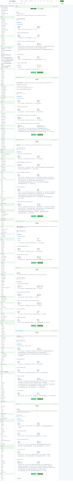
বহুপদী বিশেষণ (2, 44)
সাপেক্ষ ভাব (2, 176)
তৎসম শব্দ (2, 188)
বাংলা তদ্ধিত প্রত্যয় (3, 212)
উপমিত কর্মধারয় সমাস (3, 257)
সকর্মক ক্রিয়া (2, 74)
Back (62, 3)
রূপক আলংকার (2, 460)
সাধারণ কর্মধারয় (2, 254)
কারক (1, 322)
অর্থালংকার (2, 457)
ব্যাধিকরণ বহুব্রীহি (3, 277)
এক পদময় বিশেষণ (3, 43)
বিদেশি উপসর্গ (2, 202)
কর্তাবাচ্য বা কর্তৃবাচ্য (3, 406)
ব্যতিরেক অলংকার (3, 461)
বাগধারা (1, 437)
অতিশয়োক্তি (2, 466)
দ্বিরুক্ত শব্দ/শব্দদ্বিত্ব (3, 296)
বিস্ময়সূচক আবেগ (3, 119)
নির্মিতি (1, 473)
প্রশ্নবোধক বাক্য (3, 391)
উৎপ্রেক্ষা (2, 464)
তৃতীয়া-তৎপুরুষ (2, 265)
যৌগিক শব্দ (2, 184)
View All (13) (39, 325)
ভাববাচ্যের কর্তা (3, 332)
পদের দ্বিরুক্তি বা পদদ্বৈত (4, 299)
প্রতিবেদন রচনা (2, 478)
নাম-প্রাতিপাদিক (3, 235)
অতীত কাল (2, 158)
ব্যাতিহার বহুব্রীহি (3, 281)
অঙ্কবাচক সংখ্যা (3, 314)
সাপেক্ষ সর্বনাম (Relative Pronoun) (6, 61)
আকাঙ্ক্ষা (2, 374)
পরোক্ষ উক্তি (2, 416)
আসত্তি (2, 376)
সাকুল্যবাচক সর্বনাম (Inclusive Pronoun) (6, 57)
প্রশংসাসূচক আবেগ (3, 115)
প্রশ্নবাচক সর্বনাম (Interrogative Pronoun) (7, 58)
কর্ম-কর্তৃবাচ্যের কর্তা (3, 334)
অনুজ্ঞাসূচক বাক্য (2, 392)
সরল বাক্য (2, 385)
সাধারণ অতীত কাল (3, 160)
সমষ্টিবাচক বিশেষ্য (3, 11)
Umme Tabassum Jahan (21, 19)
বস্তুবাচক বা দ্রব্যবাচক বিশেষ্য (4, 10)
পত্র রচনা (2, 476)
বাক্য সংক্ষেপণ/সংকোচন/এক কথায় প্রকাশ (5, 440)
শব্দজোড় (1, 442)
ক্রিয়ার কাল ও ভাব (3, 149)
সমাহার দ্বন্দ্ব (2, 245)
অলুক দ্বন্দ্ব (2, 248)
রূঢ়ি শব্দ (1, 185)
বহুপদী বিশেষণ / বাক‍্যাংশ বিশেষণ (4, 29)
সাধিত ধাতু (2, 226)
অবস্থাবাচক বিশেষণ (3, 20)
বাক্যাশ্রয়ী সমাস (2, 295)
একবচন (1, 310)
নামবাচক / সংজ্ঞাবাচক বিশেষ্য (4, 7)
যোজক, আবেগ (2, 101)
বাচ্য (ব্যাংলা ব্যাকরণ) (3, 401)
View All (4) (39, 134)
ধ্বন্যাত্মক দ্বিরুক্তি (3, 301)
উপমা (1, 458)
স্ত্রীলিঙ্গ (1, 367)
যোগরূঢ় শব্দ (2, 187)
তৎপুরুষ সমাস (2, 262)
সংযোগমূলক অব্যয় (3, 133)
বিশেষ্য (1, 5)
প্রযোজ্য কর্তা (2, 328)
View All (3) (39, 262)
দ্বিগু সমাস (2, 286)
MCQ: (32, 8)
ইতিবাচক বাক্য (2, 382)
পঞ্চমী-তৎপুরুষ (2, 268)
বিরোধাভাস (2, 467)
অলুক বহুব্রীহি (2, 280)
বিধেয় (1, 380)
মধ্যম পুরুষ (2, 305)
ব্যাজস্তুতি (2, 470)
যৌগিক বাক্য (2, 388)
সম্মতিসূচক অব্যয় (3, 134)
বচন (1, 308)
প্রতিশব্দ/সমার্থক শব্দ (3, 472)
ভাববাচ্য (2, 409)
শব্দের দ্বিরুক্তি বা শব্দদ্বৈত (4, 298)
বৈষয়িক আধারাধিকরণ (4, 356)
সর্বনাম (1, 46)
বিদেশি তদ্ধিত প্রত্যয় (3, 215)
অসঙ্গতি (2, 469)
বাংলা (18, 3)
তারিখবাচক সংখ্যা (3, 319)
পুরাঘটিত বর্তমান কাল (3, 157)
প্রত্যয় (1, 209)
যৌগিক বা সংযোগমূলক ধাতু (4, 232)
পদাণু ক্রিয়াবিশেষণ (3, 92)
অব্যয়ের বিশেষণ (3, 40)
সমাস (1, 238)
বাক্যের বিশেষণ (3, 41)
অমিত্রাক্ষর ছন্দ (2, 428)
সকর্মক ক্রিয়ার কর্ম (3, 337)
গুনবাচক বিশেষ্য (2, 14)
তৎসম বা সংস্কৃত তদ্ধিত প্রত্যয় (4, 214)
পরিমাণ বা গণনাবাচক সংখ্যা (4, 316)
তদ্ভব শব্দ (2, 190)
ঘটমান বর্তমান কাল (3, 155)
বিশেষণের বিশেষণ (3, 38)
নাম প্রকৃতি (2, 206)
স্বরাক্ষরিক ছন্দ (2, 430)
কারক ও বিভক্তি (2, 320)
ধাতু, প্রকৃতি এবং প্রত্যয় (3, 203)
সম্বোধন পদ (2, 361)
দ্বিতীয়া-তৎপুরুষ (3, 263)
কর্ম (1, 404)
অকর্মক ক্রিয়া (2, 73)
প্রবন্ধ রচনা (2, 479)
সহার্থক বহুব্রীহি (2, 284)
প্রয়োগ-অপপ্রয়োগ (3, 443)
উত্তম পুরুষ (2, 304)
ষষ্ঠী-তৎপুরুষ (2, 269)
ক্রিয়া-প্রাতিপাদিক (3, 236)
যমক (1, 452)
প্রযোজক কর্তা (2, 326)
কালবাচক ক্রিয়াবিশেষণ (3, 88)
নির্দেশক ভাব (2, 173)
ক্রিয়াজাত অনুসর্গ (3, 98)
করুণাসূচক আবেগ (3, 121)
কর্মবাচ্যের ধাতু (2, 230)
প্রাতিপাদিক (2, 233)
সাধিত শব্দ (2, 182)
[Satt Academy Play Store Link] (42, 8)
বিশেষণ (1, 16)
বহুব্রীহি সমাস (2, 274)
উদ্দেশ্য (1, 379)
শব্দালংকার (2, 446)
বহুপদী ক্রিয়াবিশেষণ (3, 95)
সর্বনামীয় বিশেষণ (3, 32)
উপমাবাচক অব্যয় (3, 136)
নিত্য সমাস (2, 289)
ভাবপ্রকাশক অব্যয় (3, 131)
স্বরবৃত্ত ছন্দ (2, 422)
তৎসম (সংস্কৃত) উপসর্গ (3, 199)
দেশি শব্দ (2, 193)
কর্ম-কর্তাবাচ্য (2, 410)
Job (16, 3)
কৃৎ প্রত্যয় (2, 217)
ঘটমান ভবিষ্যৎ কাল (3, 169)
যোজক (2, 103)
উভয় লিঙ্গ (2, 368)
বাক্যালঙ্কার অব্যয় (3, 130)
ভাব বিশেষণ (2, 35)
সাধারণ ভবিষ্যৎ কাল (3, 167)
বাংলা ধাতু (2, 221)
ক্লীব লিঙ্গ (2, 370)
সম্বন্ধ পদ (2, 358)
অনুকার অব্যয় (2, 137)
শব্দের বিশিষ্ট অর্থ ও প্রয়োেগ (4, 436)
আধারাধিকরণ (2, 352)
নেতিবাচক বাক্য (2, 383)
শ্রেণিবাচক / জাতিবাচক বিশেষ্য (4, 8)
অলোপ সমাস (2, 290)
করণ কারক (2, 343)
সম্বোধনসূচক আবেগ (3, 122)
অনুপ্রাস (2, 448)
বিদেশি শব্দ (2, 194)
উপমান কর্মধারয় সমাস (3, 260)
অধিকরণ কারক (2, 347)
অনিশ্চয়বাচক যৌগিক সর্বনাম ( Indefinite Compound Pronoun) (6, 67)
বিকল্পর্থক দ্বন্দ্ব (2, 244)
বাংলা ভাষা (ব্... (21, 3)
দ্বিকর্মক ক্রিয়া (2, 76)
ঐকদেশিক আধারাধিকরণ (4, 353)
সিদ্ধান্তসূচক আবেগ (3, 113)
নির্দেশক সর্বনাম (2, 51)
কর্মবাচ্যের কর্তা (2, 331)
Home (13, 3)
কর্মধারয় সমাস (2, 253)
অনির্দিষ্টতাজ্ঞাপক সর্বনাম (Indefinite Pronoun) (7, 60)
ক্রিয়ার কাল (2, 151)
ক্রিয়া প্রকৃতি (2, 208)
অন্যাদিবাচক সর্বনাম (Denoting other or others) (6, 64)
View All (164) (39, 72)
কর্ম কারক (2, 335)
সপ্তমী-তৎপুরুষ (3, 271)
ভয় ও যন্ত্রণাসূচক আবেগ (4, 118)
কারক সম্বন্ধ (2, 359)
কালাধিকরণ (2, 349)
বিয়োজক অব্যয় (3, 142)
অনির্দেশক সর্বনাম (3, 53)
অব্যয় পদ (2, 125)
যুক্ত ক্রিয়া (2, 80)
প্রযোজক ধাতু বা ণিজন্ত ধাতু (4, 229)
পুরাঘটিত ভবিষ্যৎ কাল (3, 170)
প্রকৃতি (1, 205)
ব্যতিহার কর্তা (2, 329)
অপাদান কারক (2, 346)
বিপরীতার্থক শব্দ (2, 433)
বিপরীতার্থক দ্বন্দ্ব (3, 242)
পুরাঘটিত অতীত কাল (3, 164)
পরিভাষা (1, 434)
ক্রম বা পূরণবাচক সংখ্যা (3, 317)
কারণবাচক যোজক (3, 109)
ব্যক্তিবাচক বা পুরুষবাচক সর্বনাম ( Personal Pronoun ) (6, 48)
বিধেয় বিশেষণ (2, 34)
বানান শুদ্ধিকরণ (2, 398)
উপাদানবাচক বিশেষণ (3, 28)
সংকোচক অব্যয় (3, 143)
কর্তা (1, 403)
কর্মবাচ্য (2, 407)
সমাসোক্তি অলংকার (3, 463)
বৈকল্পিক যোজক (3, 106)
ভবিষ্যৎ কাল (2, 166)
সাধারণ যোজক (2, 104)
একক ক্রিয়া (2, 79)
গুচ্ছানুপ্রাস (2, 451)
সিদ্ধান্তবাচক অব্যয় (3, 146)
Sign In (62, 1)
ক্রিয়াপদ (2, 68)
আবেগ (1, 112)
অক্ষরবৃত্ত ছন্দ (2, 424)
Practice (39, 8)
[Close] (1, 479)
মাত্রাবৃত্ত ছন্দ (2, 425)
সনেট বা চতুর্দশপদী (3, 431)
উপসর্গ (1, 197)
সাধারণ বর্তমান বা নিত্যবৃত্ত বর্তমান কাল (5, 154)
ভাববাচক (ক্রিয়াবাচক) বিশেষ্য (4, 13)
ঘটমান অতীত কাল (3, 163)
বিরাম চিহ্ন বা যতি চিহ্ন (3, 397)
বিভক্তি (2, 362)
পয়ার (1, 427)
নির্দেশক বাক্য (2, 389)
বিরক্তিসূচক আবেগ (3, 116)
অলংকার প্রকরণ (2, 445)
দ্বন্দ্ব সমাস (2, 239)
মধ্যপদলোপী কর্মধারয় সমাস (4, 256)
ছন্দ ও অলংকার (2, 419)
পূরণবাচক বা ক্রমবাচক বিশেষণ (4, 23)
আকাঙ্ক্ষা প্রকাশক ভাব (3, 178)
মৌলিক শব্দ (2, 181)
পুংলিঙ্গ (1, 365)
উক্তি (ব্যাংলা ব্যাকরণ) (3, 413)
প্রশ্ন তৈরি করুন (33, 72)
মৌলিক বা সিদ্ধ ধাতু (3, 220)
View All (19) (39, 216)
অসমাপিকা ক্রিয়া (3, 71)
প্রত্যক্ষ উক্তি (2, 415)
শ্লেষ (1, 454)
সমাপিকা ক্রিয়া (2, 70)
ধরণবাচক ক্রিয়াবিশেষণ (3, 86)
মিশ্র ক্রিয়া (2, 83)
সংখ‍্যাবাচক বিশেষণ (3, 22)
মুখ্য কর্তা (2, 325)
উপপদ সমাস (2, 292)
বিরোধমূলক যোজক (3, 107)
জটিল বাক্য (2, 386)
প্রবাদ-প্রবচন (2, 439)
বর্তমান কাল (2, 152)
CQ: (35, 8)
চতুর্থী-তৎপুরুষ (2, 266)
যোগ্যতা (2, 377)
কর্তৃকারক (2, 323)
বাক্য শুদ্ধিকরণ (2, 400)
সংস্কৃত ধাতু (2, 223)
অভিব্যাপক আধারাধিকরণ (4, 355)
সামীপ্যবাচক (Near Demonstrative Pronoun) (6, 55)
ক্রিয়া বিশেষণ (2, 37)
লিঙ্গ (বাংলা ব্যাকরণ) (3, 364)
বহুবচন (1, 311)
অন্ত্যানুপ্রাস (2, 449)
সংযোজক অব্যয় (3, 140)
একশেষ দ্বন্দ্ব (2, 251)
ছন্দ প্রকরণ (2, 421)
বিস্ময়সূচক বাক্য (2, 394)
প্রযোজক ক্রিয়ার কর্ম (3, 338)
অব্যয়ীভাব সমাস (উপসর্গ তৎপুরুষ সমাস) (5, 287)
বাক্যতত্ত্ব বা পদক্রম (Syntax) (4, 371)
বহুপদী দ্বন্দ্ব (2, 250)
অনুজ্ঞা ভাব (2, 175)
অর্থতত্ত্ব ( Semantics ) (3, 418)
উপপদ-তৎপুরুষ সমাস (3, 272)
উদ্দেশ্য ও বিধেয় (3, 341)
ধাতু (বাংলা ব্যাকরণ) (3, 218)
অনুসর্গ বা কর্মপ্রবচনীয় (3, 96)
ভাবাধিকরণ (2, 350)
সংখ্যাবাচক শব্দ (2, 313)
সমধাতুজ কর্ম (2, 340)
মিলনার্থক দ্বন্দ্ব (2, 247)
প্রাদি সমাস (2, 293)
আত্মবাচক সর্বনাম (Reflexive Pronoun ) (6, 50)
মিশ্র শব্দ (2, 196)
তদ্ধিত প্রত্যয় (2, 211)
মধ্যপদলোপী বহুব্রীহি (3, 278)
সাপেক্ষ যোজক (2, 110)
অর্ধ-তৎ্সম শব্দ (2, 191)
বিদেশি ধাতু (2, 224)
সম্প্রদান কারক (2, 344)
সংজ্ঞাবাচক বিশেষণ (3, 26)
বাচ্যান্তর (2, 412)
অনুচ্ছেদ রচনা (2, 475)
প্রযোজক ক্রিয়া (2, 77)
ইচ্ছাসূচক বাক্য (2, 395)
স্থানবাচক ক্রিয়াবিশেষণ (3, 89)
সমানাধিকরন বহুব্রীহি (3, 275)
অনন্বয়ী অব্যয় (2, 128)
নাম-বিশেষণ (2, 17)
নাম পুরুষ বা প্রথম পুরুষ (3, 307)
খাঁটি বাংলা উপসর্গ (2, 200)
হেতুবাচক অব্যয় (3, 145)
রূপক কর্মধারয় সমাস (3, 259)
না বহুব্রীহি (2, 283)
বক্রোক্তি (2, 455)
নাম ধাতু (2, 227)
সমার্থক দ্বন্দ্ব (2, 241)
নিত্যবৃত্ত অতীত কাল (3, 161)
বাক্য (1, 373)
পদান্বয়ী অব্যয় (2, 127)
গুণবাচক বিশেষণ (3, 19)
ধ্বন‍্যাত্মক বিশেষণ (3, 31)
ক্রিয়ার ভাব (2, 172)
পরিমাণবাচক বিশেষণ (3, 25)
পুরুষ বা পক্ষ (2, 302)
